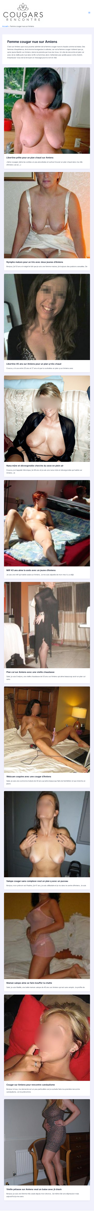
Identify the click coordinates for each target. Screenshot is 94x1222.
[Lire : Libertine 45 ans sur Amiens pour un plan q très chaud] (47, 317)
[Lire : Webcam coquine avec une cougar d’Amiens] (47, 729)
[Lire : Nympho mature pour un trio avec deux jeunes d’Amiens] (47, 215)
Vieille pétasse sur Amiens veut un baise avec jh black (34, 1189)
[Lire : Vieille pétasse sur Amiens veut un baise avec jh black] (47, 1142)
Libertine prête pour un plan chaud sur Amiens (29, 157)
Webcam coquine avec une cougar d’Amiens (28, 776)
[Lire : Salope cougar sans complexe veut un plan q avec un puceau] (47, 834)
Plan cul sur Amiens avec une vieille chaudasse (30, 672)
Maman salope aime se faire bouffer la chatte (29, 983)
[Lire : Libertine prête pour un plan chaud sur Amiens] (47, 110)
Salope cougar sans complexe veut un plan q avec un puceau (37, 881)
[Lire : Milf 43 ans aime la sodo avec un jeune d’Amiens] (47, 523)
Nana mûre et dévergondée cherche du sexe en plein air (34, 465)
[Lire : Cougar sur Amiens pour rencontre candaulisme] (47, 1038)
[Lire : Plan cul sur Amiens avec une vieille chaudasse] (47, 625)
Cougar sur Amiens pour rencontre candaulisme (30, 1084)
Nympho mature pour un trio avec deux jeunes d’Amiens (34, 262)
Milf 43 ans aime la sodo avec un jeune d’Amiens (31, 570)
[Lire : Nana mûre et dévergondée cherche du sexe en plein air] (47, 419)
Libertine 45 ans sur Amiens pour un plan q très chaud (33, 364)
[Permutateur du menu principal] (89, 12)
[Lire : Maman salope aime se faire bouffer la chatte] (47, 936)
